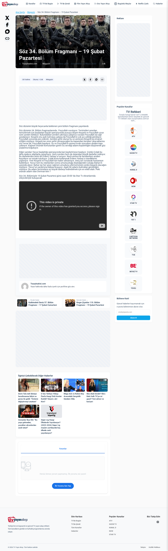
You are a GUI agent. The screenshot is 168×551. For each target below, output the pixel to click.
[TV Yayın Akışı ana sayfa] (18, 519)
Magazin (31, 12)
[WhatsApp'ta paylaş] (7, 31)
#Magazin (49, 79)
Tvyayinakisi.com (29, 64)
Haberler (74, 531)
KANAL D (112, 528)
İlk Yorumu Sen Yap (63, 486)
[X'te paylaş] (7, 18)
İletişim (143, 547)
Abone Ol (133, 318)
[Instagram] (157, 522)
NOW (111, 531)
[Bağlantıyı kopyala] (7, 38)
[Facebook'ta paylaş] (7, 24)
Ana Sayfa (20, 12)
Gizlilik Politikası (154, 547)
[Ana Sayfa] (10, 3)
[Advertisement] (63, 103)
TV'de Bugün (76, 521)
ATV (110, 521)
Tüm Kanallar (76, 528)
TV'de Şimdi (75, 524)
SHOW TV (113, 524)
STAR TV (112, 534)
